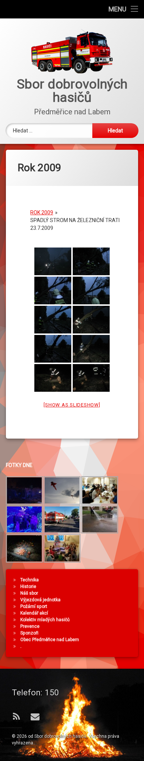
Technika (29, 579)
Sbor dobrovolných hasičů (60, 736)
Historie (28, 586)
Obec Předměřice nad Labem (49, 639)
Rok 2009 (41, 212)
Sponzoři (29, 633)
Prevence (30, 626)
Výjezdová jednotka (40, 599)
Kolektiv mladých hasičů (45, 619)
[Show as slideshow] (72, 405)
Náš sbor (29, 593)
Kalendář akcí (34, 613)
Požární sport (33, 606)
